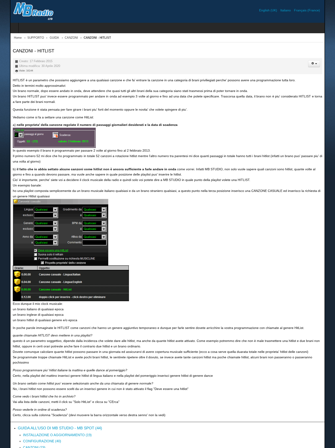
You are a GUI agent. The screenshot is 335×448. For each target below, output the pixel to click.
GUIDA (44, 37)
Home (8, 37)
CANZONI (61, 37)
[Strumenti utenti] (324, 63)
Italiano (296, 10)
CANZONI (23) (24, 442)
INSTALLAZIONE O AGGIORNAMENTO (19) (47, 429)
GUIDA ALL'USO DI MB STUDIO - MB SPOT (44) (50, 422)
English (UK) (278, 10)
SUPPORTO (25, 37)
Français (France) (317, 10)
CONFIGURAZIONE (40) (32, 436)
